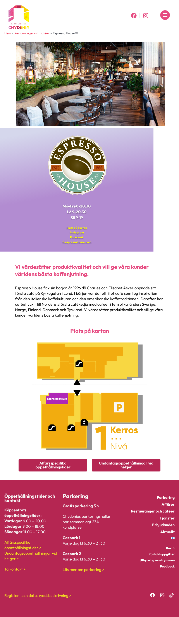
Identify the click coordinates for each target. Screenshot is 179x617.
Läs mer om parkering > (83, 569)
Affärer (168, 504)
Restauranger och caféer (153, 511)
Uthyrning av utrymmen (157, 560)
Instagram (77, 232)
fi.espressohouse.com (76, 242)
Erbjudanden (163, 524)
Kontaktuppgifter (162, 554)
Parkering (166, 497)
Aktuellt (167, 531)
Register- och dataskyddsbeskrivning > (37, 595)
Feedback (167, 566)
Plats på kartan (77, 228)
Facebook (76, 237)
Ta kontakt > (15, 569)
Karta (170, 548)
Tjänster (167, 518)
